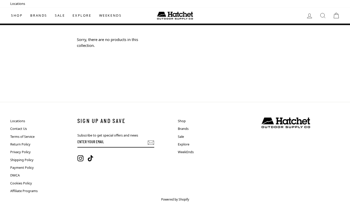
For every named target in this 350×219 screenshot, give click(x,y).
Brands (38, 15)
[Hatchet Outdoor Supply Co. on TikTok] (90, 158)
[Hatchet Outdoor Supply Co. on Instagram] (80, 158)
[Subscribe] (151, 143)
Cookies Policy (21, 183)
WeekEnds (110, 15)
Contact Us (18, 128)
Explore (82, 15)
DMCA (15, 175)
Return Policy (20, 144)
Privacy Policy (20, 152)
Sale (60, 15)
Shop (17, 15)
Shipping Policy (22, 160)
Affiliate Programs (24, 191)
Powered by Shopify (175, 199)
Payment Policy (22, 167)
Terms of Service (22, 136)
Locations (17, 3)
